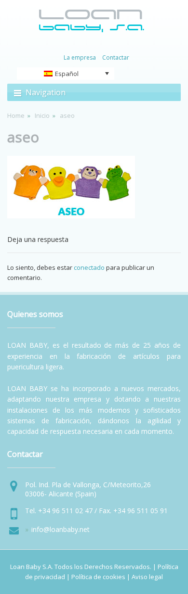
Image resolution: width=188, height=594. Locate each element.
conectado (89, 267)
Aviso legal (147, 576)
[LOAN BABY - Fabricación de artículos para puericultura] (91, 30)
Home (16, 115)
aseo (23, 137)
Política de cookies (98, 576)
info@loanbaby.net (60, 529)
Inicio (42, 115)
